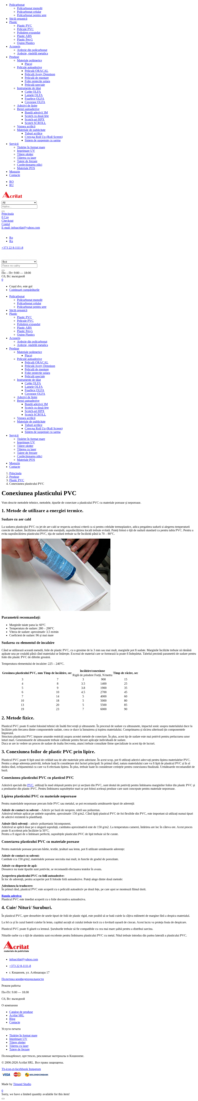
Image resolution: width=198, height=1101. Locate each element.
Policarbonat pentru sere (31, 15)
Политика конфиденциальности (23, 979)
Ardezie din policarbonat (32, 50)
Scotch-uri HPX (34, 119)
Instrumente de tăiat (29, 88)
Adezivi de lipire (27, 105)
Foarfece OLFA (34, 98)
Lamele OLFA (34, 95)
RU (11, 185)
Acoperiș (14, 46)
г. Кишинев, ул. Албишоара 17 (22, 231)
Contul (6, 224)
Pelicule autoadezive (29, 67)
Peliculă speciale (35, 84)
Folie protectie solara (37, 81)
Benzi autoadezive (28, 109)
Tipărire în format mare (31, 147)
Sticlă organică (18, 18)
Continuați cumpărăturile (24, 289)
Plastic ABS (24, 36)
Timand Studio (22, 1084)
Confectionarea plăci (29, 164)
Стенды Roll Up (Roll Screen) (44, 136)
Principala (8, 213)
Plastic (13, 22)
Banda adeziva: (12, 895)
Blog (12, 1018)
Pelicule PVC (25, 29)
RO (11, 181)
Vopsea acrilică (26, 126)
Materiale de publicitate (31, 130)
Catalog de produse (21, 1012)
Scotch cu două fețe (37, 116)
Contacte (14, 175)
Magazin (14, 171)
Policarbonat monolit (29, 8)
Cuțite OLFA (33, 91)
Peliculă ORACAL (36, 70)
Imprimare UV (26, 150)
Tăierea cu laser (26, 157)
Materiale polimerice (29, 60)
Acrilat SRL (16, 1015)
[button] (2, 279)
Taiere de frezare (27, 161)
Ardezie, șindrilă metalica (32, 53)
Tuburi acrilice (33, 133)
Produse (14, 57)
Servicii (14, 143)
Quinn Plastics (26, 43)
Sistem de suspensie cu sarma (43, 140)
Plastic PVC (24, 25)
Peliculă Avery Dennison (40, 74)
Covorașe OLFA (35, 102)
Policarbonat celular (29, 11)
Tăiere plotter (25, 154)
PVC (30, 785)
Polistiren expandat (28, 32)
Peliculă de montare (37, 77)
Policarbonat (17, 4)
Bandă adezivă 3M (36, 112)
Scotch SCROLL (35, 123)
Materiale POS (26, 168)
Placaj (28, 63)
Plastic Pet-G (25, 39)
